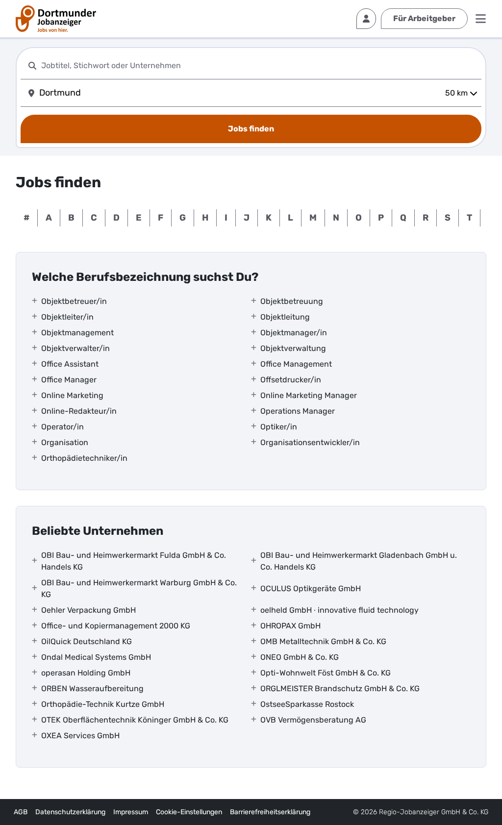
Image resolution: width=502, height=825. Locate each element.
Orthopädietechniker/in (84, 458)
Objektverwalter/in (75, 348)
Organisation (64, 442)
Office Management (296, 364)
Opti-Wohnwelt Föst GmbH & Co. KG (325, 672)
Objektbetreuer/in (74, 301)
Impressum (130, 812)
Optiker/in (278, 426)
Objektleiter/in (67, 317)
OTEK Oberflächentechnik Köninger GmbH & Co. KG (134, 720)
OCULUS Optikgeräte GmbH (310, 588)
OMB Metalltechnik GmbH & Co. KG (323, 641)
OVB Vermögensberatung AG (313, 720)
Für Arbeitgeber (424, 18)
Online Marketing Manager (308, 395)
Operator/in (62, 426)
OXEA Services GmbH (80, 735)
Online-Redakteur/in (79, 411)
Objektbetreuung (291, 301)
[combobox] (259, 65)
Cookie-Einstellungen (189, 812)
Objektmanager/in (293, 332)
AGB (20, 812)
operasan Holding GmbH (85, 672)
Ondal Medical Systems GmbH (96, 657)
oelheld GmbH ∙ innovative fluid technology (339, 610)
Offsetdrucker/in (290, 379)
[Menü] (480, 18)
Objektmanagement (77, 332)
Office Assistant (70, 364)
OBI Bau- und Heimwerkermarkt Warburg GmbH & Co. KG (139, 588)
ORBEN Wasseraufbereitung (92, 688)
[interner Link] (56, 18)
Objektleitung (285, 317)
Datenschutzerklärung (70, 812)
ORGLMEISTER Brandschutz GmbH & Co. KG (340, 688)
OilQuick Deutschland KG (86, 641)
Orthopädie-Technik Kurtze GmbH (102, 704)
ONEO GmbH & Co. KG (299, 657)
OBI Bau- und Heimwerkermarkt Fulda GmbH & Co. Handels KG (133, 561)
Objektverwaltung (293, 348)
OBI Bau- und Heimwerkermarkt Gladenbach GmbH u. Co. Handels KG (358, 561)
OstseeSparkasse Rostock (307, 704)
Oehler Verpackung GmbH (88, 610)
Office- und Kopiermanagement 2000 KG (115, 625)
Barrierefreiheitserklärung (270, 812)
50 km (456, 93)
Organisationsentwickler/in (310, 442)
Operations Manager (297, 411)
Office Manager (69, 379)
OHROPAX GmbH (290, 625)
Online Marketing (72, 395)
